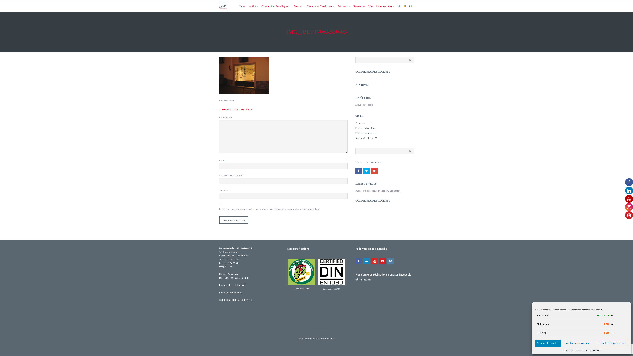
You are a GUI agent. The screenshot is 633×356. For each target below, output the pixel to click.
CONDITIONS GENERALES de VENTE (236, 299)
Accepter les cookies (548, 343)
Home (242, 6)
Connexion (360, 123)
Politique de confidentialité (232, 285)
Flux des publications (365, 128)
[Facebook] (358, 171)
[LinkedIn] (366, 261)
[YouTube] (374, 261)
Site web (223, 190)
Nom (222, 160)
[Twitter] (366, 171)
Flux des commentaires (366, 133)
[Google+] (374, 171)
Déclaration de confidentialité (587, 350)
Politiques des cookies (230, 292)
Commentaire (226, 117)
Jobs (370, 6)
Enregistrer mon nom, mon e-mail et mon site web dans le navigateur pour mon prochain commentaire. (269, 209)
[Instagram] (390, 261)
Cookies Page (568, 350)
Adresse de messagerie (232, 175)
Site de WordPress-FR (366, 138)
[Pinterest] (382, 261)
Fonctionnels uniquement (578, 343)
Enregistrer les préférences (611, 343)
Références (359, 6)
